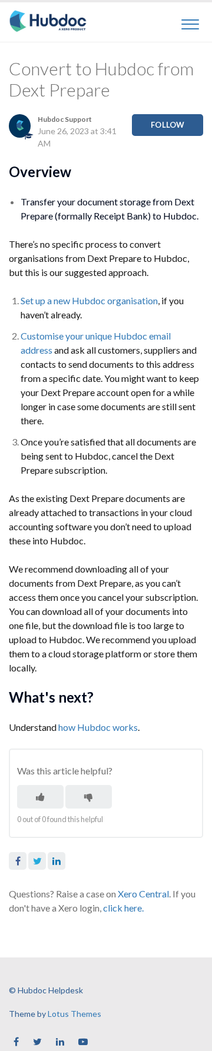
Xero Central (143, 893)
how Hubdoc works (98, 727)
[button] (190, 22)
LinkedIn (56, 861)
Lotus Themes (74, 1014)
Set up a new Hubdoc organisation (89, 300)
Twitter (37, 861)
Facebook (17, 861)
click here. (123, 907)
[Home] (48, 21)
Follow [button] (167, 124)
